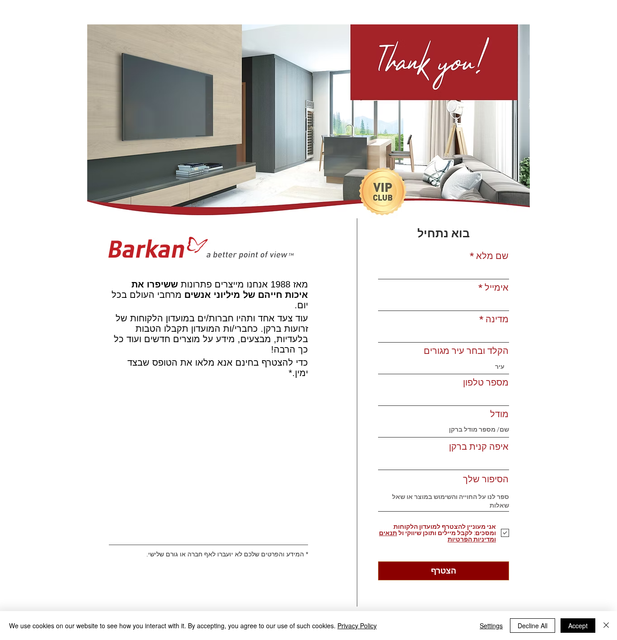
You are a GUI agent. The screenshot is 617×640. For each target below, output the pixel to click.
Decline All (532, 625)
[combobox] (443, 366)
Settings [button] (491, 625)
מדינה (497, 319)
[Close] (606, 625)
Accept (578, 625)
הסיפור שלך (486, 479)
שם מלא (492, 255)
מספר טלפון (486, 382)
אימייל (497, 287)
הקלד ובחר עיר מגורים (466, 350)
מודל (499, 414)
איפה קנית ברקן (479, 446)
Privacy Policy (357, 625)
